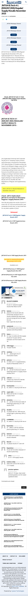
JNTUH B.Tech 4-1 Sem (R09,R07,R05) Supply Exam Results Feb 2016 (14, 98)
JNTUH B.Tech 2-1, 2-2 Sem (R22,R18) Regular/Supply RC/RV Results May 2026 (12, 515)
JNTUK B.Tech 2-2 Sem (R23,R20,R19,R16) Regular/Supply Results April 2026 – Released (14, 546)
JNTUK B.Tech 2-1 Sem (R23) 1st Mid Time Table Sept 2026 (13, 504)
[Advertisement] (14, 80)
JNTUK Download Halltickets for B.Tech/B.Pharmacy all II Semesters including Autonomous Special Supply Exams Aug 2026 (14, 535)
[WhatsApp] (2, 19)
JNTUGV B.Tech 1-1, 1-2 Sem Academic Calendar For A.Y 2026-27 (12, 525)
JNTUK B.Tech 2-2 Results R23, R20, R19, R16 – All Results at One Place (14, 541)
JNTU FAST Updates (18, 586)
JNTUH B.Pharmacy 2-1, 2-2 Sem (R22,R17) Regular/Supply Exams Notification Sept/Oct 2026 (13, 498)
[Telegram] (6, 19)
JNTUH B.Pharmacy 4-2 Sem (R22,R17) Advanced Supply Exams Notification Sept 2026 (14, 520)
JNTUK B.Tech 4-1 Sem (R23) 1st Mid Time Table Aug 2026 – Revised (13, 530)
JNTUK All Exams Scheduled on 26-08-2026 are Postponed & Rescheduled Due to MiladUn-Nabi (13, 509)
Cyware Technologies (18, 591)
